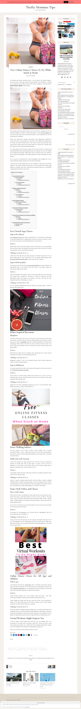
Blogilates (18, 189)
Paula (34, 75)
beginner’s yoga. (17, 237)
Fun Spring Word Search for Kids (66, 112)
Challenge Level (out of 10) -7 (23, 197)
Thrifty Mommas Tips (40, 7)
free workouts (30, 648)
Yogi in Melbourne (20, 194)
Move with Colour (19, 209)
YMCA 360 (17, 216)
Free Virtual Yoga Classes (18, 176)
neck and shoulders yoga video (20, 370)
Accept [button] (65, 2)
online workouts (42, 648)
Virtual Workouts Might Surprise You (21, 222)
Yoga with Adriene (19, 177)
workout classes (19, 649)
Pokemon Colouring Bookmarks (66, 114)
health (36, 648)
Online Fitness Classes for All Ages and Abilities (24, 215)
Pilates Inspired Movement (19, 188)
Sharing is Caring (19, 224)
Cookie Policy (27, 706)
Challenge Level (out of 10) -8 (23, 204)
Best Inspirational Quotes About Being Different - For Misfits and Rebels (66, 97)
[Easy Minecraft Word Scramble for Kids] (9, 666)
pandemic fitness (11, 649)
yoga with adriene (33, 649)
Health (31, 67)
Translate (69, 84)
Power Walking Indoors (18, 200)
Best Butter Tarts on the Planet (66, 118)
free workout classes (21, 648)
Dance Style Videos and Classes (20, 207)
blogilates (10, 648)
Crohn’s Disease (45, 132)
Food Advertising (70, 134)
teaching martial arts (19, 588)
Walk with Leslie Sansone (20, 201)
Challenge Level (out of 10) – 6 (23, 180)
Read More (71, 2)
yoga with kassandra (43, 649)
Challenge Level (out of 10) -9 (23, 192)
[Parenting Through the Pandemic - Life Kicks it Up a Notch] (52, 666)
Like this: (18, 225)
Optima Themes (17, 700)
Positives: (19, 178)
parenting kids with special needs (19, 259)
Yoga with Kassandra (20, 182)
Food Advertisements (68, 144)
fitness (14, 648)
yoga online (26, 649)
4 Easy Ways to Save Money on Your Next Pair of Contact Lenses (47, 684)
